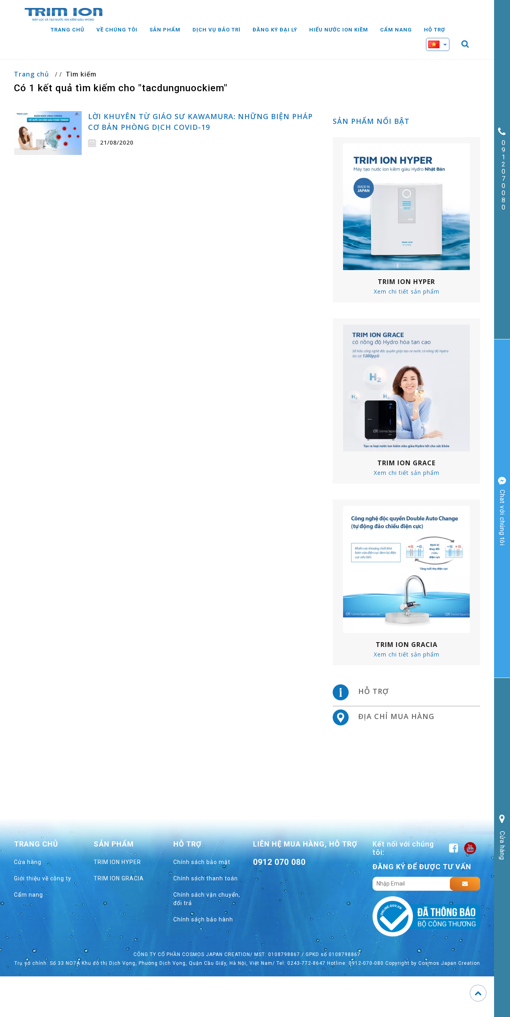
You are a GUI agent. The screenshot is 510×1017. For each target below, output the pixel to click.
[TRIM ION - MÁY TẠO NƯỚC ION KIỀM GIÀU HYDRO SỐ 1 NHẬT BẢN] (63, 14)
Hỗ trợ (434, 30)
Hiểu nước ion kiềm (338, 30)
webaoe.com (281, 880)
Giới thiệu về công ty (42, 878)
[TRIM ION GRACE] (406, 387)
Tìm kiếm (81, 74)
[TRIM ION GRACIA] (406, 569)
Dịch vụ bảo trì (216, 30)
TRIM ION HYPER (117, 862)
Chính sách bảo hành (203, 919)
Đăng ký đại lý (275, 30)
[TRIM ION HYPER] (406, 206)
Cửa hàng (27, 862)
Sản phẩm (164, 30)
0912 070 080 (279, 862)
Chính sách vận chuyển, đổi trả (206, 899)
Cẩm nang (396, 30)
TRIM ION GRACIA (119, 878)
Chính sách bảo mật (201, 862)
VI (444, 59)
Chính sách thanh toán (205, 878)
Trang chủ (67, 30)
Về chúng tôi (116, 30)
